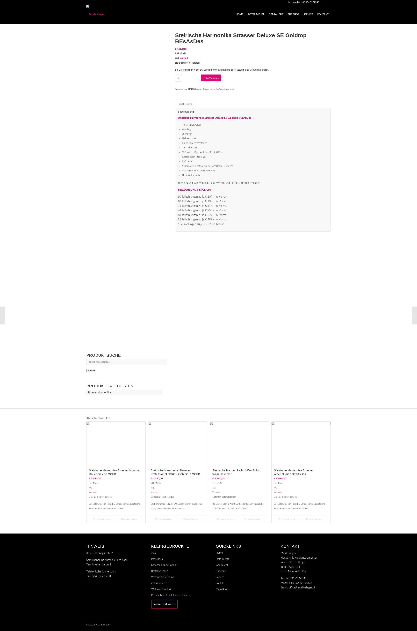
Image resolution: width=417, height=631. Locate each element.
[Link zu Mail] (323, 2)
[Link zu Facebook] (328, 2)
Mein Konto (222, 589)
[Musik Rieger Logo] (95, 14)
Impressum (157, 559)
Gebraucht (222, 565)
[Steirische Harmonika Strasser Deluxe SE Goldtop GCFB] (2, 315)
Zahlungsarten (159, 583)
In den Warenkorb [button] (102, 519)
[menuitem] (239, 14)
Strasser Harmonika (210, 89)
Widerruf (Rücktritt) (162, 589)
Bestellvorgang (159, 571)
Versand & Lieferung (162, 577)
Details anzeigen (130, 519)
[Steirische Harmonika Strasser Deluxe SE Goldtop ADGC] (414, 315)
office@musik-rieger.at (302, 587)
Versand (184, 58)
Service (220, 577)
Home (219, 552)
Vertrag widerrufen (164, 604)
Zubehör (221, 571)
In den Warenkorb (211, 78)
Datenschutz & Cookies (164, 565)
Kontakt (220, 583)
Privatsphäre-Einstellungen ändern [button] (170, 595)
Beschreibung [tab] (185, 104)
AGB (153, 552)
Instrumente (222, 559)
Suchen (91, 370)
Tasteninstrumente (226, 89)
